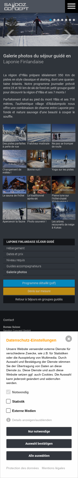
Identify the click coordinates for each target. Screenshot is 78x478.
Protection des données (22, 468)
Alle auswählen (39, 455)
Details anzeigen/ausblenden (32, 420)
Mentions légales (53, 468)
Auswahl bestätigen (39, 443)
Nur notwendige (39, 431)
